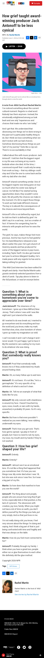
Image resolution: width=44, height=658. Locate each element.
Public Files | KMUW (11, 629)
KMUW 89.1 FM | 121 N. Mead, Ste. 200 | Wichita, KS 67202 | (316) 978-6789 (21, 624)
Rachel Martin (14, 35)
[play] (3, 655)
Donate (37, 3)
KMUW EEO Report (11, 634)
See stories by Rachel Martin (27, 594)
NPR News (13, 566)
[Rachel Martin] (7, 586)
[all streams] (41, 655)
